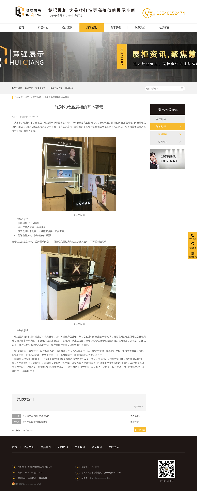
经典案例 (67, 27)
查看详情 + (135, 416)
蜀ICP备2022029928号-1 (100, 478)
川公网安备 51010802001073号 (28, 484)
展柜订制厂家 (56, 88)
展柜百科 (162, 134)
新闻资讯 (91, 27)
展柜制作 (69, 88)
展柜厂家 (29, 88)
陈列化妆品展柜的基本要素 (57, 97)
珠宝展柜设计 (41, 88)
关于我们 (116, 27)
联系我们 (140, 27)
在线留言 (164, 27)
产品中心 (43, 27)
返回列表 (140, 429)
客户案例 (161, 119)
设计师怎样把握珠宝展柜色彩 (36, 416)
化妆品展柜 (28, 430)
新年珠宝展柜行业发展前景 (35, 421)
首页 (21, 27)
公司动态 (162, 141)
